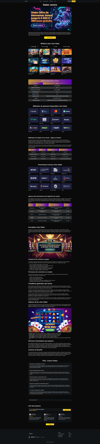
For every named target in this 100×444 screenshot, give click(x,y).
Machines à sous (65, 46)
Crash (55, 46)
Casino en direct (43, 46)
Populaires (33, 46)
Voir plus (50, 424)
